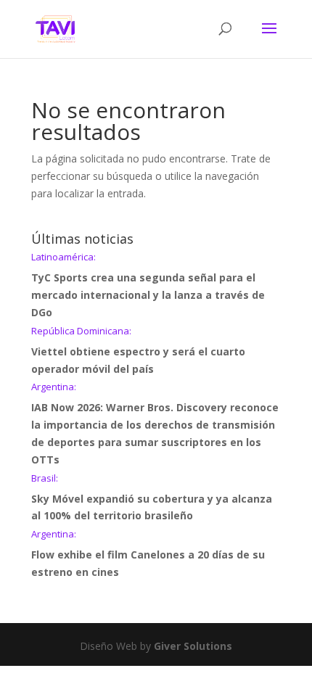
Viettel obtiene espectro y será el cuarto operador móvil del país (138, 351)
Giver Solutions (193, 646)
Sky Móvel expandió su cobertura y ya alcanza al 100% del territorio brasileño (151, 498)
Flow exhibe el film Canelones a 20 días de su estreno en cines (148, 554)
